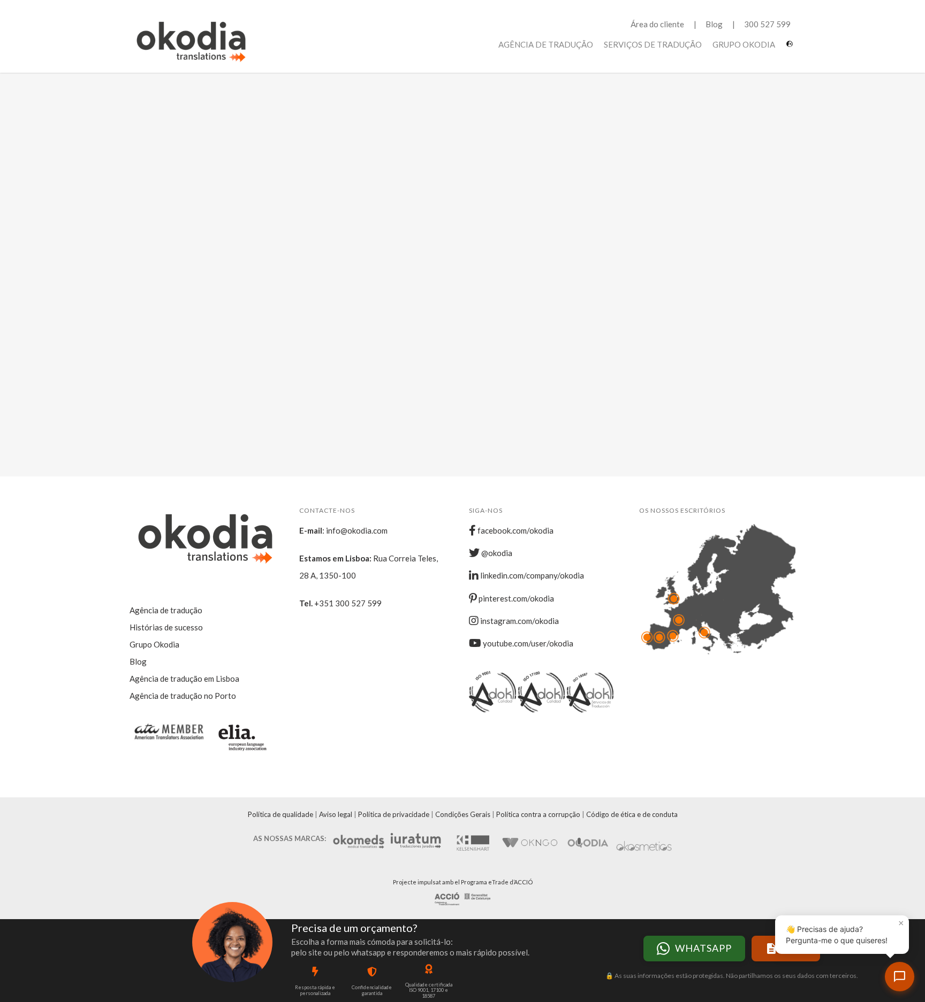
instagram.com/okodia (519, 621)
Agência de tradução (545, 44)
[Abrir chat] (899, 976)
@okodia (496, 553)
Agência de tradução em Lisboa (184, 678)
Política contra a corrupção (538, 814)
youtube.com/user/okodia (527, 643)
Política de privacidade (393, 814)
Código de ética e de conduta (632, 814)
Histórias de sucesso (166, 627)
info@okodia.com (357, 530)
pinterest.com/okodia (515, 598)
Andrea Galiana (228, 195)
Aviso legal (335, 814)
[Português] (791, 48)
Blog (714, 24)
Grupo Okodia (743, 44)
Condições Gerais (462, 814)
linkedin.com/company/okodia (531, 575)
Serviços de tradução (653, 44)
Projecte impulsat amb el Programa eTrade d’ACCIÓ (463, 881)
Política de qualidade (280, 814)
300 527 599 (767, 24)
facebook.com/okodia (515, 530)
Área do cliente (657, 24)
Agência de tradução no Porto (183, 695)
